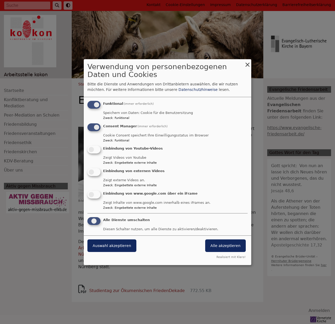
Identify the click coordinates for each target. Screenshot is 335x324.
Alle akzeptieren (225, 246)
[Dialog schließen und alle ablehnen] (247, 62)
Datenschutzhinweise (198, 89)
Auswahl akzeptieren (112, 246)
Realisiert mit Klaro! (230, 257)
